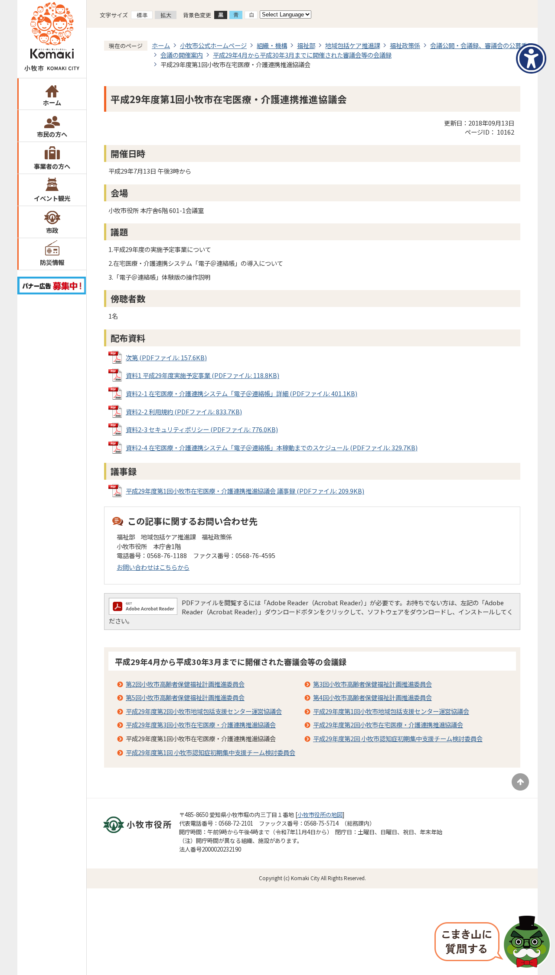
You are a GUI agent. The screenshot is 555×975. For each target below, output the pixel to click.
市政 (52, 230)
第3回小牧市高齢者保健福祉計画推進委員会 (372, 683)
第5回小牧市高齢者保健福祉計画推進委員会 (185, 697)
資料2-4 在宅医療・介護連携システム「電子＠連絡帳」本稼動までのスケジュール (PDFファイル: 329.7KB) (272, 447)
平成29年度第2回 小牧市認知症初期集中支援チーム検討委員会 (398, 738)
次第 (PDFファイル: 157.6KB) (166, 357)
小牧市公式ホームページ (213, 45)
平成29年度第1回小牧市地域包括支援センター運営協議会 (391, 711)
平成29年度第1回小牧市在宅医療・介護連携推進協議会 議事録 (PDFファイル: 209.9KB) (245, 490)
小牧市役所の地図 (320, 814)
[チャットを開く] (492, 942)
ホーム (52, 102)
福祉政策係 (405, 45)
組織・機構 (272, 45)
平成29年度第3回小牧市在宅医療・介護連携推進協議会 (201, 724)
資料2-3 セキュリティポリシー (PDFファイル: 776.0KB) (202, 429)
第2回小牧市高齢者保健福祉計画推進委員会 (185, 683)
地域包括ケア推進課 (352, 45)
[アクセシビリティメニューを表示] (531, 58)
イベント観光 (52, 198)
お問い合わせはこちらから (153, 566)
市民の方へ (52, 134)
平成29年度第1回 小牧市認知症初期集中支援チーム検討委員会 (210, 752)
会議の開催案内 (181, 54)
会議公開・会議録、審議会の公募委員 (481, 45)
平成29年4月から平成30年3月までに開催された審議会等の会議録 (302, 54)
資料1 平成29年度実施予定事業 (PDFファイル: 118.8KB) (202, 375)
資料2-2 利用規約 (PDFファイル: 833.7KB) (184, 411)
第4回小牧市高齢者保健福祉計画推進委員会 (372, 697)
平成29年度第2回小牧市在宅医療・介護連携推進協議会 (388, 724)
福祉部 (306, 45)
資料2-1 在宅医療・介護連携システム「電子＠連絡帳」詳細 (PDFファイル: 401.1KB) (241, 393)
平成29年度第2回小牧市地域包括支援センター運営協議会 (204, 711)
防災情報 (52, 262)
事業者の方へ (52, 166)
